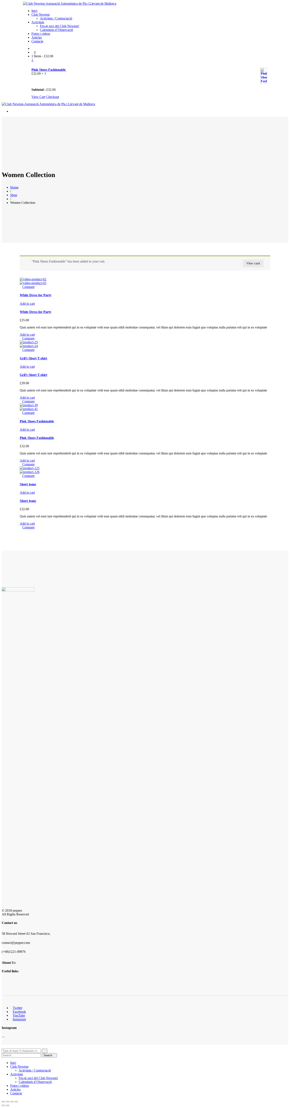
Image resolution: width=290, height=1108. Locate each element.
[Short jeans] (29, 468)
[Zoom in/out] (16, 1101)
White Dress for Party (35, 295)
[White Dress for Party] (33, 279)
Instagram (19, 1019)
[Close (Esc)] (3, 1101)
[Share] (7, 1101)
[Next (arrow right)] (7, 1105)
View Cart (38, 97)
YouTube (19, 1015)
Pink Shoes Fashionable (48, 69)
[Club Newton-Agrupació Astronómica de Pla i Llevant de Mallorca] (69, 3)
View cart (253, 263)
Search (48, 1055)
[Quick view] (21, 287)
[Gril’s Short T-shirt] (29, 342)
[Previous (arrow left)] (3, 1105)
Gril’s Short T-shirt (33, 358)
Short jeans (28, 484)
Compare (28, 287)
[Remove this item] (34, 65)
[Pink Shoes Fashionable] (29, 405)
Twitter (17, 1008)
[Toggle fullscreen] (12, 1101)
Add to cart (27, 303)
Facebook (19, 1011)
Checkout (52, 97)
